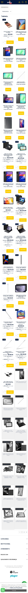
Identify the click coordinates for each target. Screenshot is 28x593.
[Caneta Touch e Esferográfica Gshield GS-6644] (8, 353)
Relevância (5, 11)
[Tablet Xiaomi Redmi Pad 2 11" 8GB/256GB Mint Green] (21, 128)
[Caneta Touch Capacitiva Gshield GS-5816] (21, 352)
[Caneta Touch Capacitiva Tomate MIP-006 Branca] (8, 295)
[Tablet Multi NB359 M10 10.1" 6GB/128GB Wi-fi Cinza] (21, 451)
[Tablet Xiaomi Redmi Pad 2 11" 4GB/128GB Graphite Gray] (8, 182)
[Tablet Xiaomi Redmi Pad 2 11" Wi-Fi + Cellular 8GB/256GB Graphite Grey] (8, 104)
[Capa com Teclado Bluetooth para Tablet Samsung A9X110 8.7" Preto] (8, 238)
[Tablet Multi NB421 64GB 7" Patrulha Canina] (21, 323)
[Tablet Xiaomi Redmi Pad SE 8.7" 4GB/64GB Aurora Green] (8, 451)
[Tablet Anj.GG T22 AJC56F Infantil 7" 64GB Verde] (21, 155)
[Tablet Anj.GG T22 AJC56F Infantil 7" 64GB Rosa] (8, 428)
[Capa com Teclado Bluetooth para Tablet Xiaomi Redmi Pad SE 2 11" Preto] (21, 428)
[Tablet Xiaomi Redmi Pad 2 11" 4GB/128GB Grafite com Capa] (8, 56)
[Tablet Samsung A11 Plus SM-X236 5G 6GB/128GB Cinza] (21, 56)
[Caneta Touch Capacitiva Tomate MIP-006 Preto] (21, 267)
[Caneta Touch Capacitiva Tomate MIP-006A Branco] (21, 406)
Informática (4, 7)
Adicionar (10, 42)
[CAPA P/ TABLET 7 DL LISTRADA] (8, 31)
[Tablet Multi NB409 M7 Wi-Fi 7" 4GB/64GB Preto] (8, 268)
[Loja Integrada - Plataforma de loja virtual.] (14, 572)
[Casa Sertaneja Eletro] (9, 2)
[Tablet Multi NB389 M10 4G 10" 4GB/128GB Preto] (8, 496)
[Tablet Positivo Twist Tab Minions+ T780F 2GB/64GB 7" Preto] (21, 474)
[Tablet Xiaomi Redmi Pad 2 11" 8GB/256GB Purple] (21, 379)
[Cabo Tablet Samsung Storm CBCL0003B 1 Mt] (8, 381)
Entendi (14, 590)
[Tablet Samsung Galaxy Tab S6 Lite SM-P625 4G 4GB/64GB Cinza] (21, 496)
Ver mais (21, 39)
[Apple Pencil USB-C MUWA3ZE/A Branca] (21, 80)
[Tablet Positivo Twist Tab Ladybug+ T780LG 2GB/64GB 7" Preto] (8, 474)
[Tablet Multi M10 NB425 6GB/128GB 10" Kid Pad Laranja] (8, 518)
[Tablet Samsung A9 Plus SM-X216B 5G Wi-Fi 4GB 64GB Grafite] (21, 293)
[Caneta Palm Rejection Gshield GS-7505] (8, 322)
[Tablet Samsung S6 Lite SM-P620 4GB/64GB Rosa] (21, 518)
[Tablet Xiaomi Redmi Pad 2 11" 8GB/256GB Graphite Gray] (21, 182)
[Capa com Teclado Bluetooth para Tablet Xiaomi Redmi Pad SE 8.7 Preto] (21, 237)
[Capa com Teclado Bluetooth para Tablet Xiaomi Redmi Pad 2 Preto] (8, 155)
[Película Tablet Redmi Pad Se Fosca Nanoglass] (8, 207)
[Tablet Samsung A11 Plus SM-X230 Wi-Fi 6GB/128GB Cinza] (8, 80)
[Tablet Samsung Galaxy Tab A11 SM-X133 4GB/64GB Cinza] (21, 104)
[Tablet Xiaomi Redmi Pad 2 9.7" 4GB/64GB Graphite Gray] (21, 30)
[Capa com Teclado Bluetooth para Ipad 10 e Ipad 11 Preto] (21, 208)
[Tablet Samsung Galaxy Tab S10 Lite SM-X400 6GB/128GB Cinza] (8, 128)
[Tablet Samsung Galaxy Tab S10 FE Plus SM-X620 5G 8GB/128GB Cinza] (8, 406)
